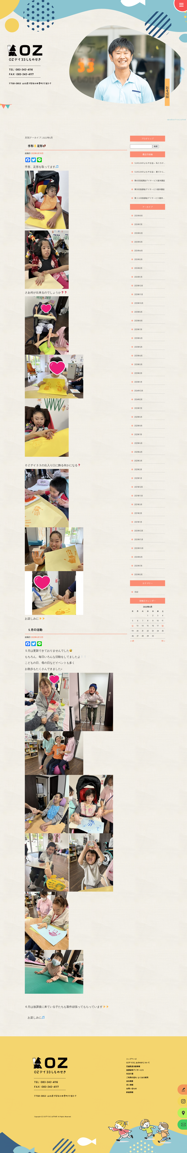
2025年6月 (138, 338)
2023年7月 (138, 408)
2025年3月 (138, 364)
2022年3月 (138, 460)
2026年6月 (138, 233)
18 (162, 625)
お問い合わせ (131, 1088)
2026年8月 (138, 215)
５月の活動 (35, 630)
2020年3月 (138, 574)
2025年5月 (138, 346)
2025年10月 (138, 303)
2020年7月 (138, 565)
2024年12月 (138, 390)
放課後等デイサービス (135, 1070)
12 (132, 625)
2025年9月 (138, 311)
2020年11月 (138, 539)
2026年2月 (138, 268)
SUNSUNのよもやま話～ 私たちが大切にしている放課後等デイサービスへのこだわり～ (149, 163)
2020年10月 (138, 548)
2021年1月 (138, 521)
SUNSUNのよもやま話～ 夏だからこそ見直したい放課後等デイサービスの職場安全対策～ (149, 171)
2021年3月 (138, 504)
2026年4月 (138, 250)
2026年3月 (138, 259)
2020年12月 (138, 530)
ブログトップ (147, 138)
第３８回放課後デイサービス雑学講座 (149, 198)
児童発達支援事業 (133, 1066)
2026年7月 (138, 224)
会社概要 (129, 1081)
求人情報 (129, 1084)
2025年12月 (138, 285)
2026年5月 (138, 241)
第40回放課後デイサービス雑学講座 (149, 180)
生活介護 (129, 1073)
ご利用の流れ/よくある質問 (137, 1077)
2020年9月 (138, 556)
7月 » (163, 641)
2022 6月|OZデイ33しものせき (176, 119)
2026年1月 (138, 276)
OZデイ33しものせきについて (138, 1062)
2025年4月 (138, 355)
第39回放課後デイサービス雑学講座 (149, 189)
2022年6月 (138, 443)
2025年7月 (138, 329)
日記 (136, 592)
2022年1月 (138, 478)
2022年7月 (138, 434)
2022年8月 (138, 425)
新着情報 (129, 1092)
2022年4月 (138, 451)
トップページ (131, 1059)
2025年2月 (138, 373)
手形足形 (35, 146)
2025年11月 (138, 294)
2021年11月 (138, 495)
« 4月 (132, 641)
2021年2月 (138, 513)
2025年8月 (138, 320)
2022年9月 (138, 416)
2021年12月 (138, 486)
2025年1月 (138, 381)
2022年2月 (138, 469)
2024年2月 (138, 399)
